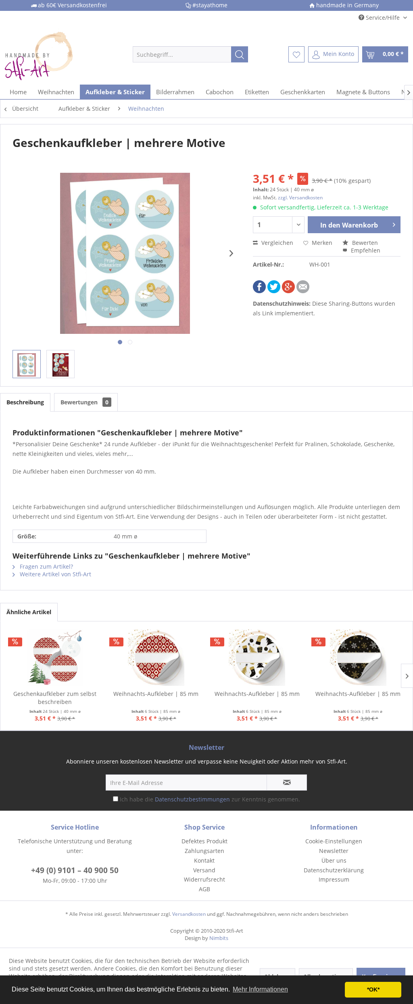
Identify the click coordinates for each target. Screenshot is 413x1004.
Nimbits (218, 938)
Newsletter (333, 851)
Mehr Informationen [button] (260, 989)
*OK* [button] (373, 989)
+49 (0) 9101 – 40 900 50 (75, 870)
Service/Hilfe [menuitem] (382, 17)
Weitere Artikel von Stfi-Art (54, 574)
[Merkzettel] (296, 54)
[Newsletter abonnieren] (287, 782)
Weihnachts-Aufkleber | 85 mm (155, 694)
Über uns (333, 860)
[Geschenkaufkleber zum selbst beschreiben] (55, 657)
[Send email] (302, 291)
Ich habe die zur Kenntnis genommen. (210, 799)
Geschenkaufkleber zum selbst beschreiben (54, 698)
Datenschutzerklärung (334, 870)
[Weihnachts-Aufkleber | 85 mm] (156, 657)
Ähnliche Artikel (28, 612)
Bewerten (364, 242)
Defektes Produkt (204, 841)
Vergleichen (276, 242)
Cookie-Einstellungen (333, 841)
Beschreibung (25, 402)
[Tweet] (273, 291)
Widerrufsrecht (204, 879)
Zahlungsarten (204, 851)
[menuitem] (190, 54)
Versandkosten (189, 914)
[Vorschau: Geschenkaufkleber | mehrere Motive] (27, 364)
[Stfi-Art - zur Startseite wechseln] (53, 54)
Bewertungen (84, 402)
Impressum (334, 879)
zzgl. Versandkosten (300, 197)
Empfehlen (364, 250)
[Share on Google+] (288, 291)
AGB (204, 889)
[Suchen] (239, 54)
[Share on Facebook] (259, 291)
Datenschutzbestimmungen (192, 799)
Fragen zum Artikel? (45, 566)
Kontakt (204, 860)
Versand (204, 870)
